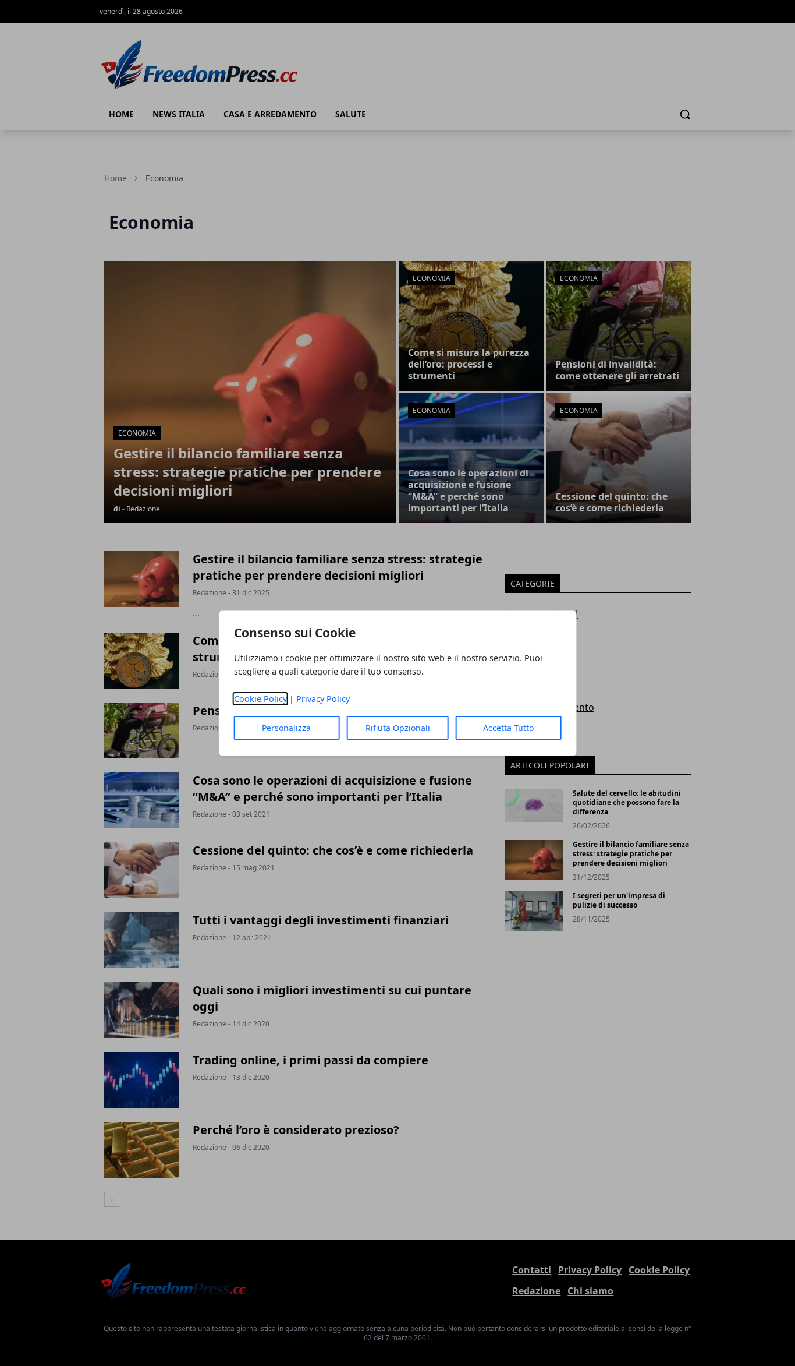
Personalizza (286, 727)
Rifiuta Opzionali (397, 727)
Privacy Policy (323, 698)
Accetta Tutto (508, 727)
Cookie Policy (260, 698)
